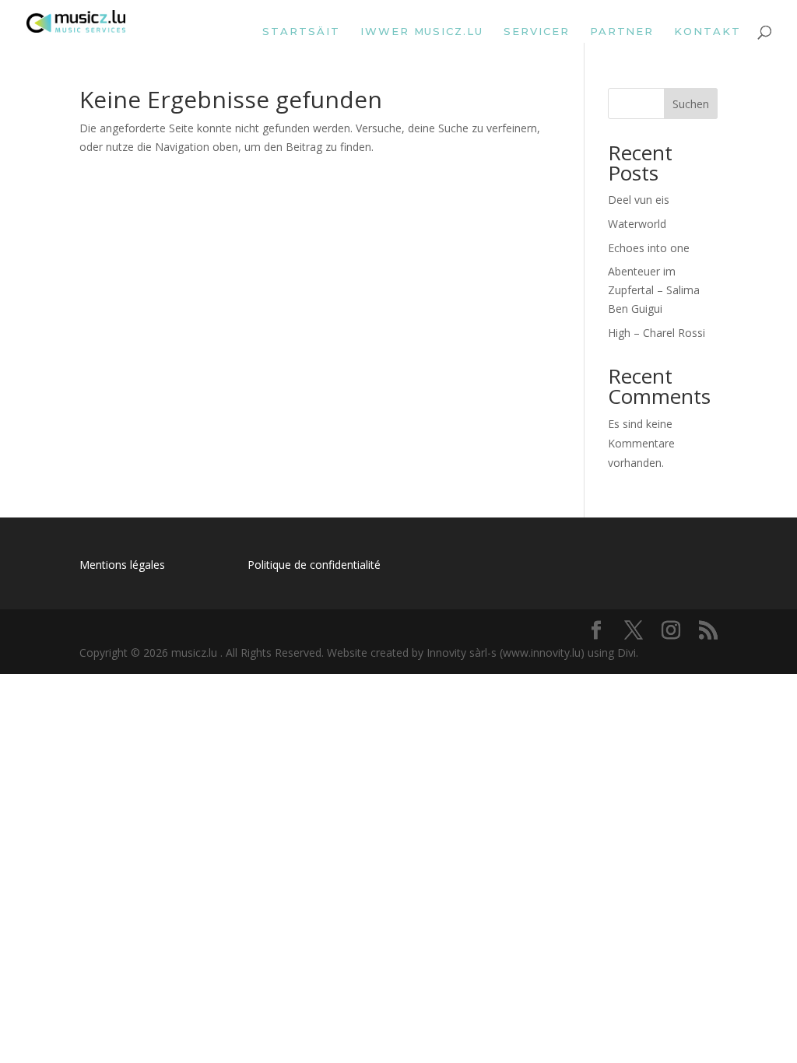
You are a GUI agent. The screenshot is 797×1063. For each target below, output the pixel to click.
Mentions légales (122, 564)
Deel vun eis (638, 199)
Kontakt (707, 31)
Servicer (537, 31)
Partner (622, 31)
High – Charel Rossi (656, 332)
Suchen (690, 103)
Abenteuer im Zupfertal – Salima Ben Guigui (654, 290)
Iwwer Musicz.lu (421, 31)
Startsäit (301, 31)
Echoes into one (649, 247)
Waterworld (637, 223)
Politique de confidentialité (314, 564)
